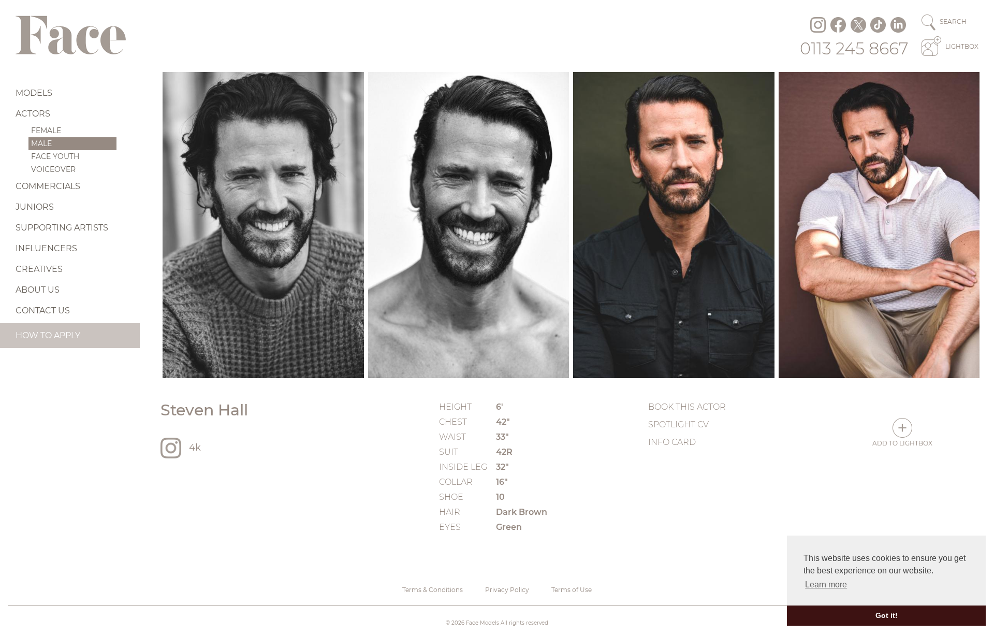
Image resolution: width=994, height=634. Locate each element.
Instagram (818, 25)
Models (34, 93)
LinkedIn (898, 25)
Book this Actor (687, 407)
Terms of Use (571, 590)
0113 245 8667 (854, 48)
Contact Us (43, 310)
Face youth (55, 156)
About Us (38, 290)
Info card (672, 442)
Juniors (35, 207)
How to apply (48, 335)
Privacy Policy (507, 590)
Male (41, 143)
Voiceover (53, 169)
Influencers (46, 248)
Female (46, 130)
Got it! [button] (886, 615)
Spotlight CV (678, 424)
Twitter (858, 25)
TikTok (878, 25)
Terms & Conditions (432, 590)
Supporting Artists (62, 228)
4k (195, 447)
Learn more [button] (826, 584)
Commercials (48, 186)
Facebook (838, 25)
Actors (33, 114)
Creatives (39, 269)
